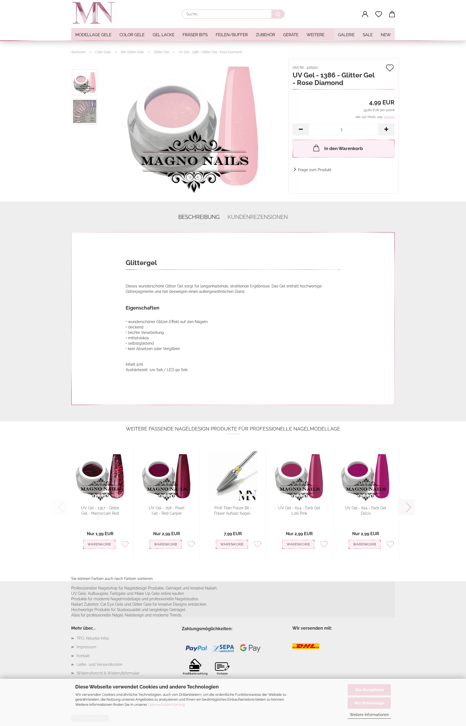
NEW (386, 34)
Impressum (86, 647)
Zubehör (265, 34)
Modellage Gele (93, 34)
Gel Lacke (163, 34)
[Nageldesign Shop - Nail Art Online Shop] (95, 13)
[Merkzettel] (378, 14)
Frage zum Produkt (314, 170)
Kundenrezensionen (258, 217)
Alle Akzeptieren (369, 690)
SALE (368, 34)
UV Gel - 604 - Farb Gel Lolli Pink (299, 510)
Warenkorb (99, 544)
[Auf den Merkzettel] (125, 544)
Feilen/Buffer (232, 34)
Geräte (291, 34)
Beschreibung (199, 217)
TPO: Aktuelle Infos (93, 638)
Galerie (346, 34)
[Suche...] (278, 14)
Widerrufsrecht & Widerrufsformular (108, 673)
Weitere (315, 34)
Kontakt (83, 656)
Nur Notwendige (369, 703)
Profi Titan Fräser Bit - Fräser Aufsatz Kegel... (233, 510)
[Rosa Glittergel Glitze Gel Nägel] (193, 126)
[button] (365, 14)
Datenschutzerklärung (166, 705)
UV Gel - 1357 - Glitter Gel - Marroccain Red (100, 510)
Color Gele (132, 34)
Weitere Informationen (369, 715)
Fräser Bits (195, 34)
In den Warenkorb (343, 148)
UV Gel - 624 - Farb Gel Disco (365, 510)
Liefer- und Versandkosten (99, 664)
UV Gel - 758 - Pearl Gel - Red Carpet (166, 510)
